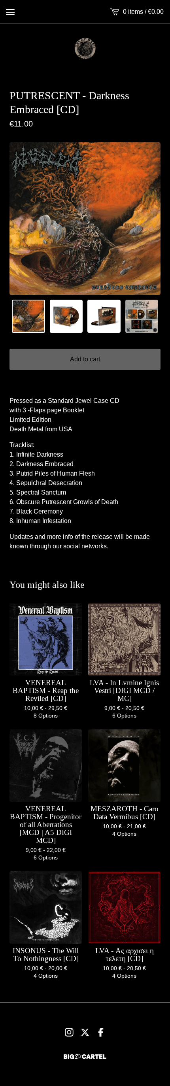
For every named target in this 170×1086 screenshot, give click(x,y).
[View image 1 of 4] (28, 316)
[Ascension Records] (85, 48)
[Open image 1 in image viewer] (85, 218)
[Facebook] (101, 1032)
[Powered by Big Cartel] (85, 1056)
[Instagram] (69, 1032)
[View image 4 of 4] (142, 316)
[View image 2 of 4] (66, 316)
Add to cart (85, 359)
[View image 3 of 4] (104, 316)
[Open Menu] (10, 12)
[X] (85, 1032)
